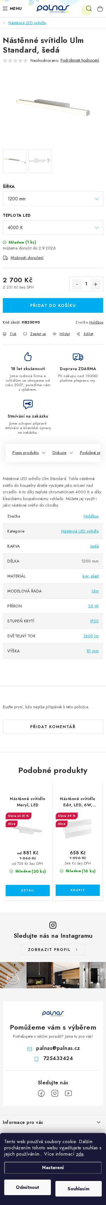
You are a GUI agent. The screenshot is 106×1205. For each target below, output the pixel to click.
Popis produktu (25, 452)
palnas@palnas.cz (58, 1048)
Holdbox (96, 322)
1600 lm (91, 636)
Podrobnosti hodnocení (79, 60)
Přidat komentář (53, 726)
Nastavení (53, 1167)
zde (80, 1154)
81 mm (93, 651)
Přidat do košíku (53, 305)
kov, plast (91, 576)
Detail (28, 890)
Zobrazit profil (49, 949)
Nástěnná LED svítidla (80, 531)
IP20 (94, 621)
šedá (94, 546)
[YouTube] (68, 1093)
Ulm (95, 591)
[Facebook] (41, 1093)
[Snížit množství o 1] (77, 284)
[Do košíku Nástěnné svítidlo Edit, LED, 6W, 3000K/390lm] (78, 890)
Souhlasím (78, 1189)
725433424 (58, 1058)
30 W (93, 606)
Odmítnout (27, 1187)
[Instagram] (54, 1093)
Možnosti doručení (27, 257)
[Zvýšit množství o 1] (95, 284)
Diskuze (59, 452)
